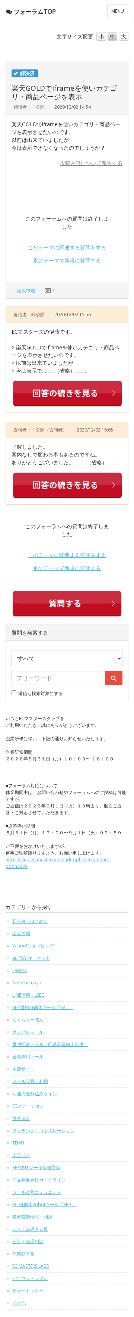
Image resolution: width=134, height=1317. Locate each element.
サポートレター (28, 1291)
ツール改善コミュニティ (36, 1192)
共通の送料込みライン (34, 1093)
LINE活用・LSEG (28, 995)
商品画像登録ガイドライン (39, 1180)
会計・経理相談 (28, 1241)
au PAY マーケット (31, 958)
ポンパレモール (28, 1032)
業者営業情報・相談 (32, 1217)
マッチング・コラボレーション (43, 1130)
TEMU (18, 1143)
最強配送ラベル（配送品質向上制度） (50, 1044)
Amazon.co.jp (26, 983)
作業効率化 (23, 1254)
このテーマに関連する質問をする (67, 247)
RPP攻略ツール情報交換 (36, 1167)
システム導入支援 (30, 1229)
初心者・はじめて (30, 921)
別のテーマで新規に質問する (67, 260)
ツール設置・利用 (30, 1081)
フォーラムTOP (35, 11)
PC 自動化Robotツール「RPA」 (44, 1204)
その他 (19, 1303)
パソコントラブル (30, 1278)
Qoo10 (19, 970)
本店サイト (23, 1069)
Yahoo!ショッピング (33, 946)
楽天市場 (26, 290)
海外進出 (21, 1118)
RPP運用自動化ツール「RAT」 (42, 1007)
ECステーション (28, 1106)
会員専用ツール (28, 1056)
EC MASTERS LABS (30, 1266)
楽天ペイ (21, 1155)
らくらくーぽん (28, 1019)
